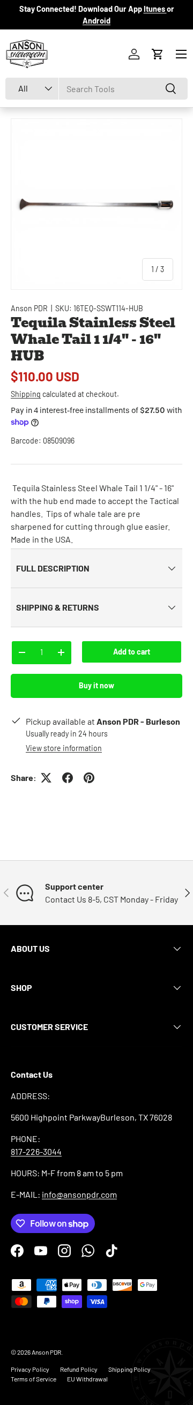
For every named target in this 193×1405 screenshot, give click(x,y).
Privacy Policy (30, 1369)
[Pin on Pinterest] (89, 777)
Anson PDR (29, 308)
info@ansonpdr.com (79, 1194)
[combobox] (96, 89)
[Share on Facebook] (67, 777)
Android (96, 20)
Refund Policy (79, 1369)
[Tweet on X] (46, 777)
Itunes (155, 8)
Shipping (26, 394)
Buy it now (96, 685)
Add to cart (131, 651)
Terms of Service (33, 1379)
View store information (64, 748)
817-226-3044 (36, 1151)
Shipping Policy (129, 1369)
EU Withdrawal (87, 1379)
